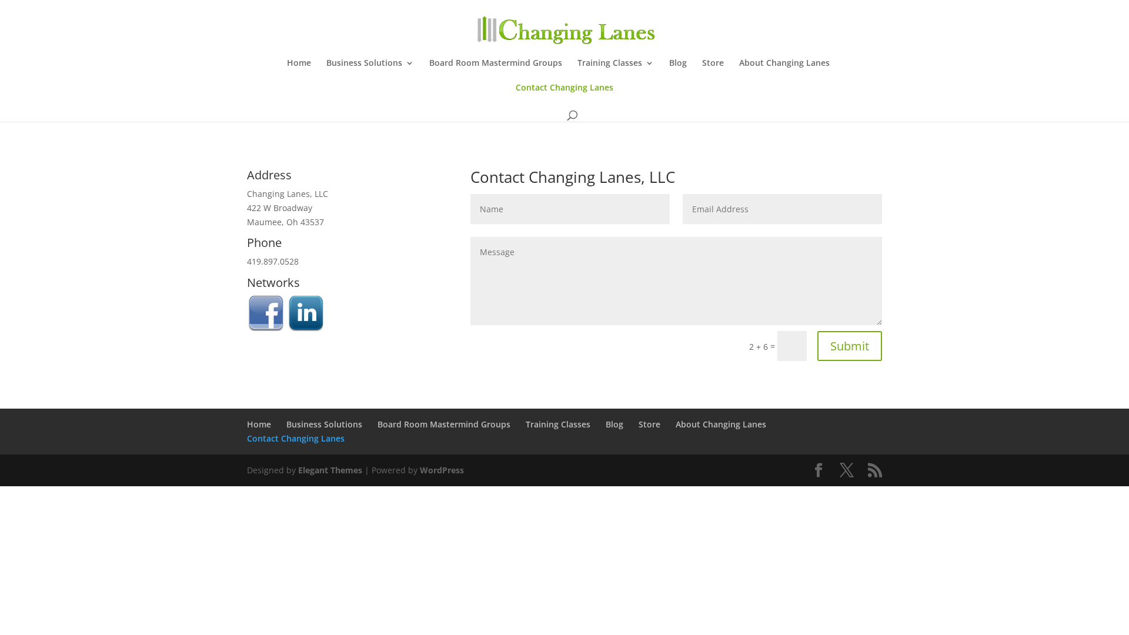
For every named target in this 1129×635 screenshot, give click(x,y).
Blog (678, 63)
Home (299, 63)
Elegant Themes (330, 470)
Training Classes (609, 63)
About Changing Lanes (784, 63)
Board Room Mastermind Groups (495, 63)
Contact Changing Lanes (564, 88)
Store (713, 63)
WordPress (442, 470)
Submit (849, 346)
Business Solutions (364, 63)
